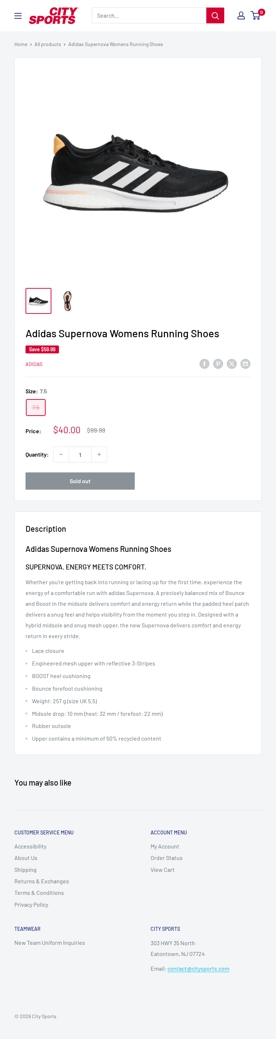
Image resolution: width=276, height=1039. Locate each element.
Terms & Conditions (39, 892)
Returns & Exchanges (41, 881)
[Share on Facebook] (204, 363)
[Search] (215, 15)
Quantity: (37, 454)
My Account (165, 846)
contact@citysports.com (198, 968)
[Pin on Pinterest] (218, 363)
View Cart (163, 869)
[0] (255, 15)
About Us (25, 857)
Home (20, 44)
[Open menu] (18, 16)
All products (47, 44)
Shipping (25, 869)
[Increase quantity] (99, 454)
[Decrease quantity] (61, 454)
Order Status (167, 857)
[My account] (241, 15)
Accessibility (30, 846)
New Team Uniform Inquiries (49, 942)
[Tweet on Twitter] (232, 363)
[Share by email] (245, 363)
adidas (34, 364)
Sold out (80, 480)
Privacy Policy (31, 904)
